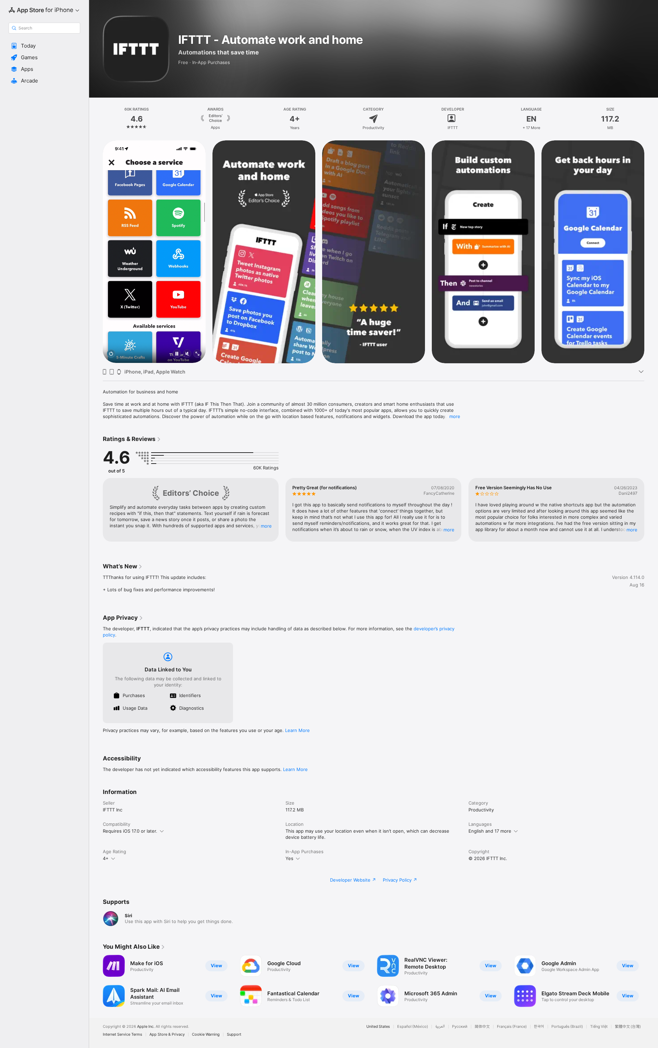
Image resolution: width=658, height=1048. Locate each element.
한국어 (539, 1026)
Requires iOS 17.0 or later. (130, 831)
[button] (44, 46)
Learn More (297, 730)
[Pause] (177, 354)
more (454, 416)
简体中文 (482, 1026)
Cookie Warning (206, 1034)
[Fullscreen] (197, 354)
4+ (106, 858)
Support (234, 1034)
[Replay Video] (111, 354)
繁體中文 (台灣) (628, 1026)
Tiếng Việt (599, 1026)
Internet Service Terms (122, 1034)
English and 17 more (489, 831)
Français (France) (512, 1026)
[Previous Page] (96, 252)
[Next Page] (651, 252)
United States (378, 1026)
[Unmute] (187, 354)
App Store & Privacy (167, 1034)
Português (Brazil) (567, 1026)
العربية (440, 1026)
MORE (266, 526)
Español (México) (412, 1026)
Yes (289, 858)
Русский (459, 1026)
